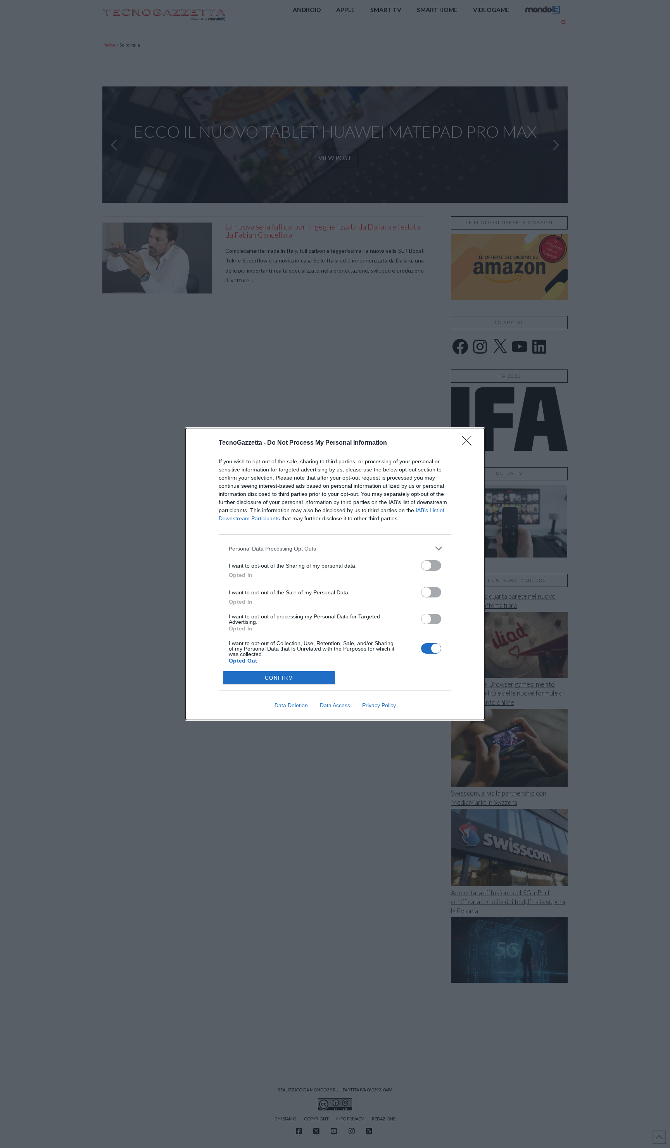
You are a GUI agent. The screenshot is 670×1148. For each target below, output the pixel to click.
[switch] (431, 565)
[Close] (469, 443)
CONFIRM (279, 678)
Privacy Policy (379, 705)
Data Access (335, 705)
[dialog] (335, 574)
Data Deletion (291, 705)
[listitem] (335, 548)
